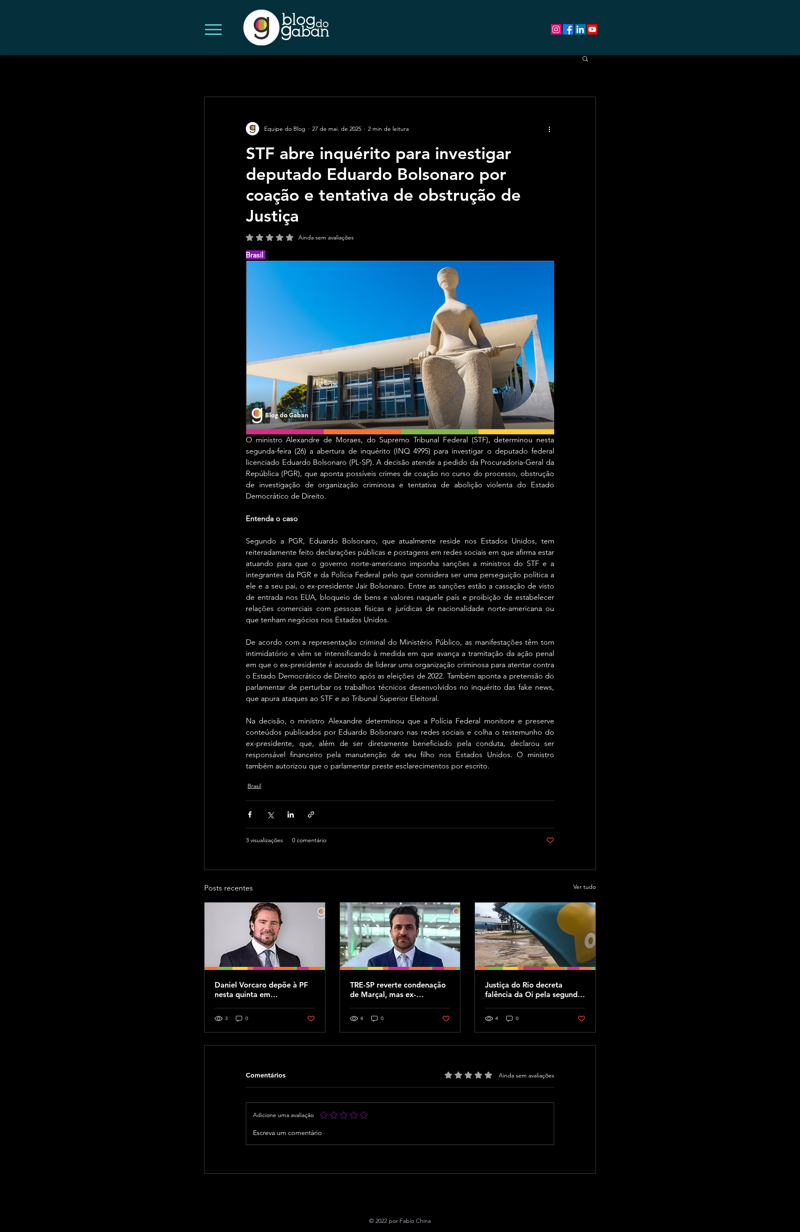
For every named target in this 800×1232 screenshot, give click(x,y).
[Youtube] (592, 29)
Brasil (254, 786)
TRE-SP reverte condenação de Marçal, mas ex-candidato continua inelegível (398, 989)
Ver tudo (584, 886)
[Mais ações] (549, 129)
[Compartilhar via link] (311, 814)
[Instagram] (556, 29)
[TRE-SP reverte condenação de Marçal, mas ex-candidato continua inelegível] (400, 936)
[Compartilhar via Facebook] (250, 814)
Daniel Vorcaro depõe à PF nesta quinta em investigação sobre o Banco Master (262, 989)
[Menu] (213, 29)
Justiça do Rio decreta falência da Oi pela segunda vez (533, 989)
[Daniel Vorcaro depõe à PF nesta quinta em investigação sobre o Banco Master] (265, 936)
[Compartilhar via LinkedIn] (291, 814)
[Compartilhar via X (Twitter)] (270, 814)
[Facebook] (568, 29)
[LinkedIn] (580, 29)
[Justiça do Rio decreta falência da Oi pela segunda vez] (535, 936)
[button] (585, 58)
